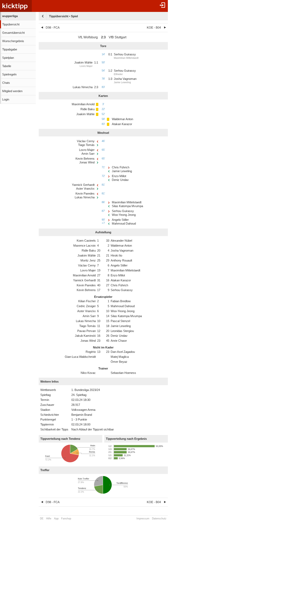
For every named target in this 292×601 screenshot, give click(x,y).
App (56, 518)
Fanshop (66, 518)
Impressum (142, 518)
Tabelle (6, 66)
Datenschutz (159, 518)
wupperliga (10, 16)
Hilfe (48, 518)
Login (5, 99)
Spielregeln (9, 74)
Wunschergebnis (13, 41)
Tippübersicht (10, 24)
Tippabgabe (9, 49)
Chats (6, 82)
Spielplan (8, 57)
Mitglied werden (12, 91)
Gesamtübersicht (13, 32)
